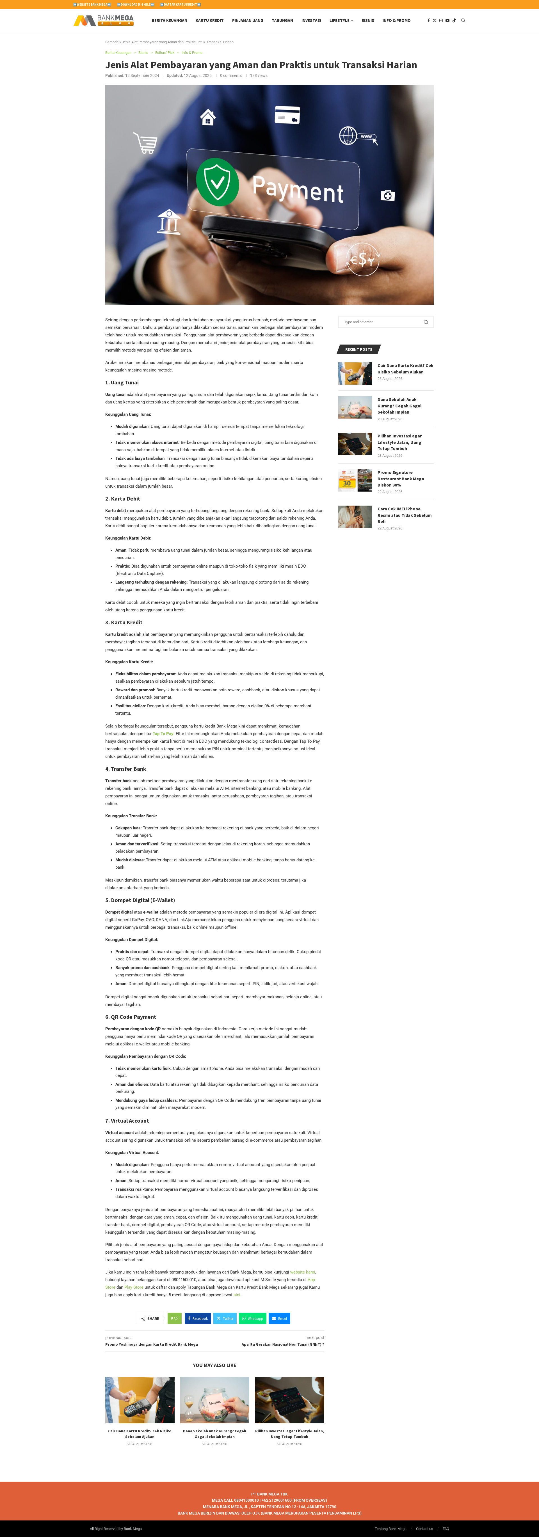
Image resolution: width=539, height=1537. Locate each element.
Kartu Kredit (210, 20)
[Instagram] (441, 20)
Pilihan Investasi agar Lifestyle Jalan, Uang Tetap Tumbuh (400, 442)
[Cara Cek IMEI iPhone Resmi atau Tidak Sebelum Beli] (355, 517)
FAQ (446, 1528)
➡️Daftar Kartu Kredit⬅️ (180, 4)
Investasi (311, 20)
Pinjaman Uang (247, 20)
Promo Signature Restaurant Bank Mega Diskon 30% (401, 478)
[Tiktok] (454, 20)
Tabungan (282, 20)
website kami (302, 1272)
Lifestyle (340, 20)
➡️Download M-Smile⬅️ (135, 4)
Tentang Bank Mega (390, 1528)
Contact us (424, 1528)
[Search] (463, 20)
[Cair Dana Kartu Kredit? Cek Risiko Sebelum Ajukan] (140, 1400)
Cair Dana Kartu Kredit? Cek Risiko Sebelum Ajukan (405, 368)
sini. (237, 1294)
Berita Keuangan (169, 20)
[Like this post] (176, 1318)
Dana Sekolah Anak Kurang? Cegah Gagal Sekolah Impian (400, 405)
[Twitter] (435, 20)
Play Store (133, 1287)
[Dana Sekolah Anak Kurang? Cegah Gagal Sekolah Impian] (215, 1400)
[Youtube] (447, 20)
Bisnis (368, 20)
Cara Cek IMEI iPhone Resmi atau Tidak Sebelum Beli (405, 515)
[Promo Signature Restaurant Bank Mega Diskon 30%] (355, 480)
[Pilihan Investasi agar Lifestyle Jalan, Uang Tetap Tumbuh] (289, 1400)
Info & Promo (397, 20)
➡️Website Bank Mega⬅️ (92, 4)
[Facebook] (429, 20)
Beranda (111, 42)
